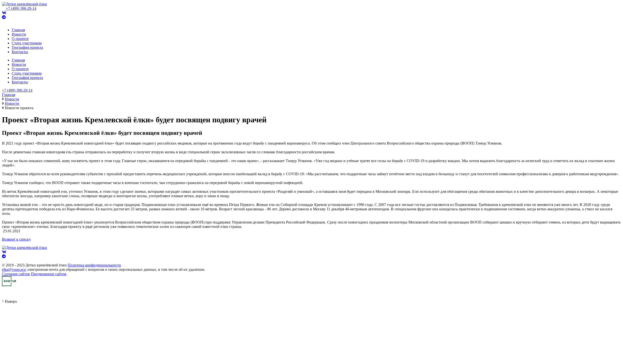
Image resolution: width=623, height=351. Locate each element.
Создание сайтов (16, 274)
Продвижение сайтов (48, 274)
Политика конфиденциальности (94, 265)
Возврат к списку (16, 239)
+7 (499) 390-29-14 (21, 8)
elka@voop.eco (14, 269)
